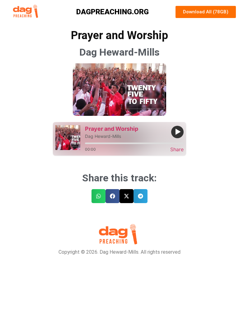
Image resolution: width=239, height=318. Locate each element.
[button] (98, 196)
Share (177, 149)
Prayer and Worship (111, 128)
